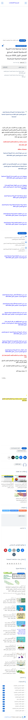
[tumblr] (14, 554)
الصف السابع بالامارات (21, 45)
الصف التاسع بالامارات (13, 694)
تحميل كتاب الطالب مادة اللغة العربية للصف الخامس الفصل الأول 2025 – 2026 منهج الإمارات (9, 609)
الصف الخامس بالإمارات (13, 692)
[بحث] (2, 3)
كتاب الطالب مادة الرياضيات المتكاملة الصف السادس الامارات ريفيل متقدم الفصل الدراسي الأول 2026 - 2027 (15, 589)
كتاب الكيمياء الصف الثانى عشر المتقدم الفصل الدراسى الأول (9, 656)
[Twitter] (14, 550)
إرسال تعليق (21, 515)
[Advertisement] (14, 24)
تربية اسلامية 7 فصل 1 (21, 450)
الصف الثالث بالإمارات (13, 704)
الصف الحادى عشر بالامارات (13, 708)
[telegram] (9, 550)
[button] (20, 457)
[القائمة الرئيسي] (26, 3)
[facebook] (22, 550)
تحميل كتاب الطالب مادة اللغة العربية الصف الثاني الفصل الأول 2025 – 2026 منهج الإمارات (10, 624)
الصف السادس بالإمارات (13, 685)
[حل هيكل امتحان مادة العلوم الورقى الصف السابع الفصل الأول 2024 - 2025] (21, 616)
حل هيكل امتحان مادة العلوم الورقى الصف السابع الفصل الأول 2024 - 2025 (9, 617)
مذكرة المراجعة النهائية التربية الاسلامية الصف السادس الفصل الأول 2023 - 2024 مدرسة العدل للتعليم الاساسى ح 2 (9, 648)
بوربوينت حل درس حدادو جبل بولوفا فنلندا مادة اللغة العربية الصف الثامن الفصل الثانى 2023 (9, 632)
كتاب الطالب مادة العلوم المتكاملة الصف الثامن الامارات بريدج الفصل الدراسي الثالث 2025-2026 (9, 672)
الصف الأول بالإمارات (13, 710)
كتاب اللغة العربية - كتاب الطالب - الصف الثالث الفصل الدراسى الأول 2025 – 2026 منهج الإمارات (9, 640)
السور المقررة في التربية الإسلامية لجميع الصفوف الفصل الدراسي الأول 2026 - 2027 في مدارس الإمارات (9, 664)
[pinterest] (5, 550)
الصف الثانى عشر (13, 699)
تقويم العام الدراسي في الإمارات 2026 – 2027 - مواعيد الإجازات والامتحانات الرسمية (9, 601)
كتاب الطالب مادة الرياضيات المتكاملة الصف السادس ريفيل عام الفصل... (10, 40)
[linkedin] (18, 550)
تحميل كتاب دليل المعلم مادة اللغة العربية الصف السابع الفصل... (14, 250)
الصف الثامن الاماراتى (13, 690)
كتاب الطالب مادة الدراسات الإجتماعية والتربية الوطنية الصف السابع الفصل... (15, 238)
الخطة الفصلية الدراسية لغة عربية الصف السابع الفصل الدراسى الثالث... (14, 244)
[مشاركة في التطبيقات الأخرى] (9, 457)
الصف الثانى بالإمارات (13, 706)
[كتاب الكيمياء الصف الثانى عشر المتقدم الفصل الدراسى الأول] (21, 655)
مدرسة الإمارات (14, 3)
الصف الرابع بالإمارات (13, 697)
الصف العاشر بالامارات (13, 701)
